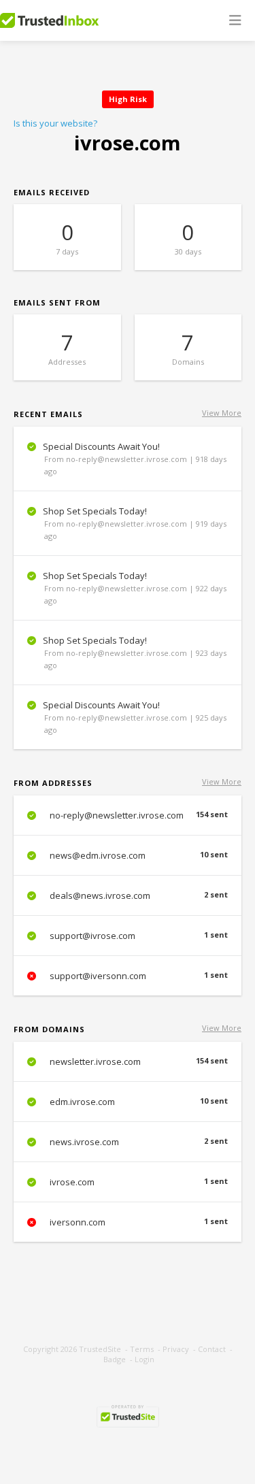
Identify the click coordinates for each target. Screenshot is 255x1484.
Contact (212, 1349)
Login (144, 1359)
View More (221, 413)
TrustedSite (100, 1349)
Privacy (176, 1349)
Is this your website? (55, 123)
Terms (142, 1349)
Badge (114, 1359)
